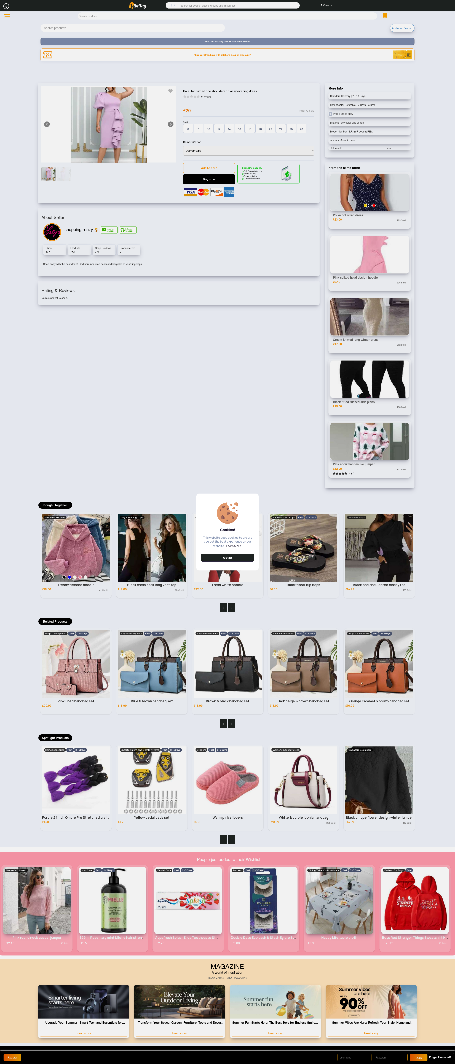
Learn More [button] (233, 546)
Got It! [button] (227, 558)
